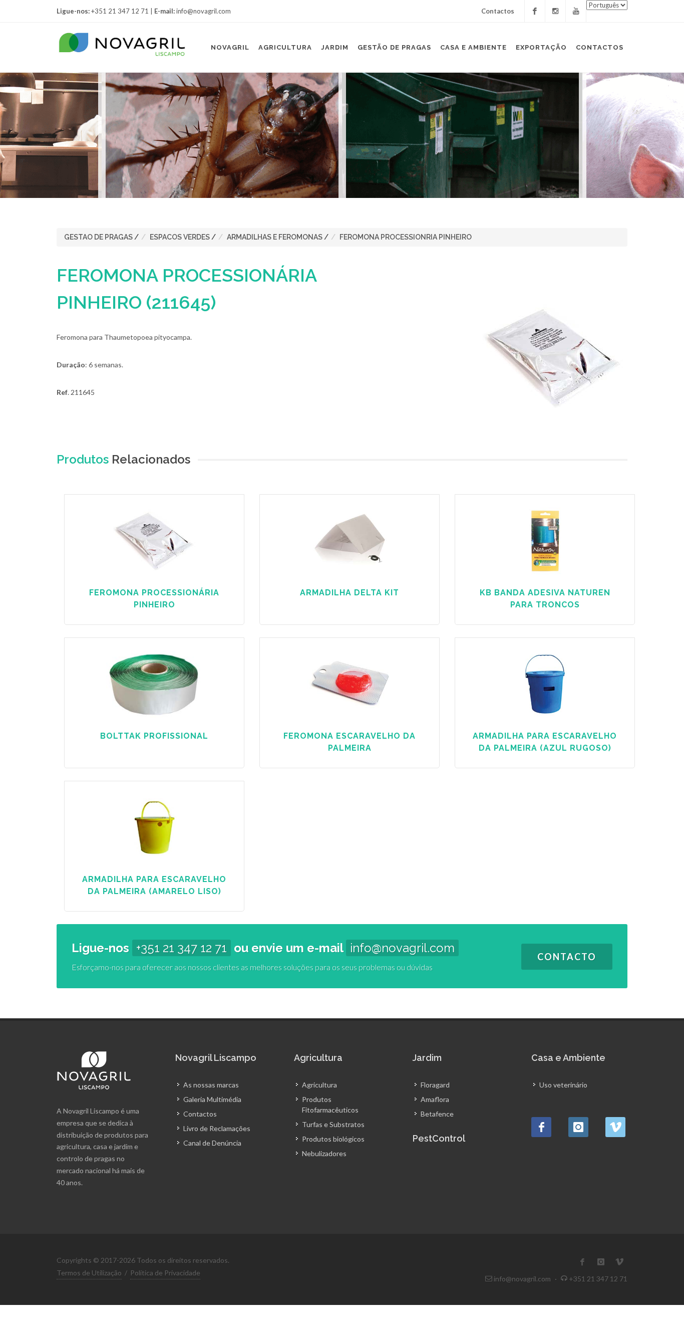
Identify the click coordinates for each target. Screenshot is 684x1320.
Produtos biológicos (333, 1139)
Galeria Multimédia (212, 1099)
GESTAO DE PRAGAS (98, 237)
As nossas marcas (211, 1084)
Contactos (497, 11)
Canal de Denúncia (212, 1143)
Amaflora (435, 1099)
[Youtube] (576, 11)
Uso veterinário (563, 1084)
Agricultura (319, 1084)
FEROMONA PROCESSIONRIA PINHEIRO (405, 237)
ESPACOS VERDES (180, 237)
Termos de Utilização (89, 1272)
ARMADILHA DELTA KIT (349, 592)
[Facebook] (535, 11)
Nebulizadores (324, 1153)
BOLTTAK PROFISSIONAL (154, 736)
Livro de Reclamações (216, 1128)
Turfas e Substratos (333, 1124)
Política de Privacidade (165, 1272)
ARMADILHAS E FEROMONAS (274, 237)
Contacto (566, 956)
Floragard (435, 1084)
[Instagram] (555, 11)
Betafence (437, 1114)
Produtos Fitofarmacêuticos (330, 1104)
